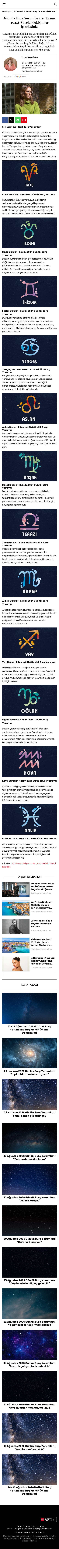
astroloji (6, 866)
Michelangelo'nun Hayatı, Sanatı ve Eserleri (22, 920)
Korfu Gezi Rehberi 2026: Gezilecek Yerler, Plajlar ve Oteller (29, 901)
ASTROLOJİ (18, 11)
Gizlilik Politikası (37, 1526)
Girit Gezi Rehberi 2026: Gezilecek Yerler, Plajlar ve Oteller (28, 939)
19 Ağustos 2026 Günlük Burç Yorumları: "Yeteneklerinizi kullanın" (29, 1125)
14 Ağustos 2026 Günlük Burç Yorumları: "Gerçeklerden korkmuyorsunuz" (29, 1374)
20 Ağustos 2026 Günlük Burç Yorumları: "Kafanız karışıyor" (29, 1208)
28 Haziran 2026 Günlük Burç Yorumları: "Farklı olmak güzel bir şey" (29, 1082)
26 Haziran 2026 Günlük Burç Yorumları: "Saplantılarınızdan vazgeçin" (29, 1040)
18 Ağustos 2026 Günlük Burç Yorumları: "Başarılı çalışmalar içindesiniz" (29, 1332)
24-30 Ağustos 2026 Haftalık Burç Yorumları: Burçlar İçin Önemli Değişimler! (29, 1457)
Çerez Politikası (23, 1526)
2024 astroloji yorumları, (24, 863)
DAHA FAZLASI (29, 984)
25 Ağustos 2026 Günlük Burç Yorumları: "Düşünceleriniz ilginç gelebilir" (29, 1250)
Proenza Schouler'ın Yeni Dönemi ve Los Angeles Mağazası (25, 884)
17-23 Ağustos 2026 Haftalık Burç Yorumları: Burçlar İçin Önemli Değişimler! (30, 996)
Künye (10, 1529)
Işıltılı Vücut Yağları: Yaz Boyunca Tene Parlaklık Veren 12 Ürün (28, 959)
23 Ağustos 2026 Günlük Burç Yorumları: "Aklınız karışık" (29, 1165)
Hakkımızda (27, 1529)
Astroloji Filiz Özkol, (46, 863)
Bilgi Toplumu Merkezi (42, 1529)
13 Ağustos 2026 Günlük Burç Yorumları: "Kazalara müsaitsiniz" (29, 1415)
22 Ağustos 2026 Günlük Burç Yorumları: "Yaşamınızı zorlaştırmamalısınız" (29, 1291)
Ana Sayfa (6, 11)
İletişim (18, 1529)
